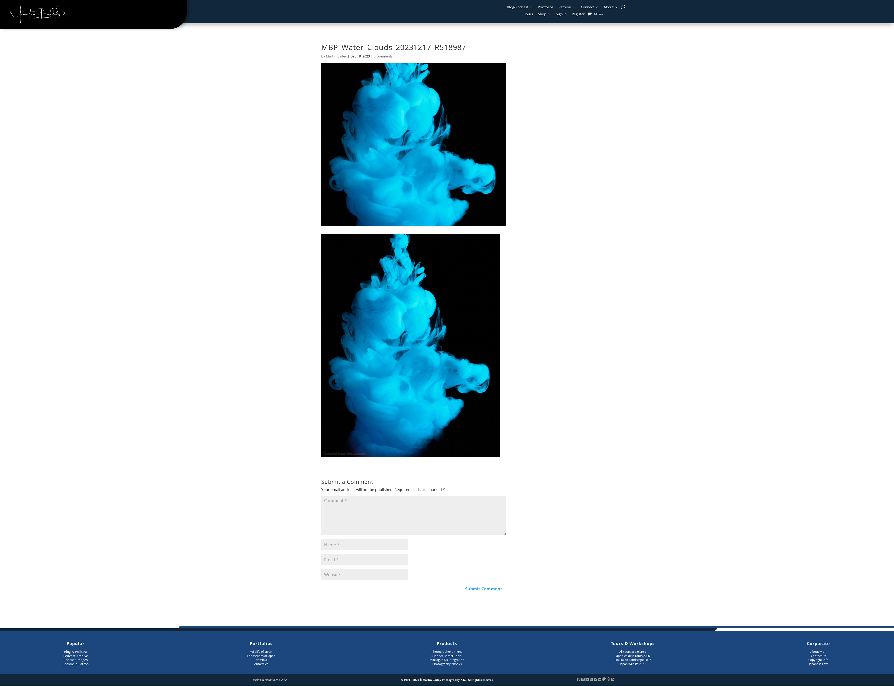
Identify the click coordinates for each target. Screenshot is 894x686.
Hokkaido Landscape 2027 (633, 660)
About (608, 7)
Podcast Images (76, 660)
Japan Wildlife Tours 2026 (633, 656)
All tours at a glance (632, 651)
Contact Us (818, 656)
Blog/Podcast (517, 7)
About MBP (818, 651)
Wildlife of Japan (261, 651)
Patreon (565, 7)
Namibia (261, 660)
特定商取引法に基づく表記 (270, 680)
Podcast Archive (75, 656)
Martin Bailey (336, 56)
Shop (542, 14)
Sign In (561, 14)
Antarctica (261, 664)
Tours (528, 14)
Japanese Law (818, 664)
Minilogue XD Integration (447, 660)
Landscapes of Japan (261, 656)
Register (578, 14)
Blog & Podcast (75, 651)
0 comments (383, 56)
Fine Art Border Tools (446, 656)
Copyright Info (818, 660)
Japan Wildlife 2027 (633, 664)
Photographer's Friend (447, 651)
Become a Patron (75, 664)
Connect (587, 7)
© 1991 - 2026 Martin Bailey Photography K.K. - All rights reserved (447, 680)
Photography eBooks (447, 664)
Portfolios (545, 7)
